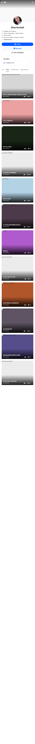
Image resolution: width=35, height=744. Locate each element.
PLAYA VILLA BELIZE (9, 381)
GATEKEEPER (7, 329)
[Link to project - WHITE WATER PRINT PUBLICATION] (17, 86)
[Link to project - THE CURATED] (17, 112)
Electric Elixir (7, 147)
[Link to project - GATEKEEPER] (17, 320)
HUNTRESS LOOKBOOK (11, 303)
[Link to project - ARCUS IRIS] (17, 190)
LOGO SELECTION (9, 277)
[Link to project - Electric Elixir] (17, 138)
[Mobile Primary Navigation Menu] (2, 2)
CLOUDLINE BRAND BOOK (11, 225)
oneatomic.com (8, 39)
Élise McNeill (6, 96)
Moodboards (15, 69)
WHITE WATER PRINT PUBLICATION (15, 94)
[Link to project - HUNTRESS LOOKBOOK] (17, 294)
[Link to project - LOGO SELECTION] (17, 268)
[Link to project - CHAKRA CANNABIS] (17, 164)
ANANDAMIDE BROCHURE (11, 355)
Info (3, 69)
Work (7, 69)
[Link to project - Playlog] (17, 242)
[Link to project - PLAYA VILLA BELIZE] (17, 373)
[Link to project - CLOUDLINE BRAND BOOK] (17, 216)
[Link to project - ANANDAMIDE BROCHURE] (17, 347)
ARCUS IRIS (7, 199)
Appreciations (25, 69)
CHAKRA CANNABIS (9, 173)
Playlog (5, 251)
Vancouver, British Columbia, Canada (13, 37)
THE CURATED (8, 121)
